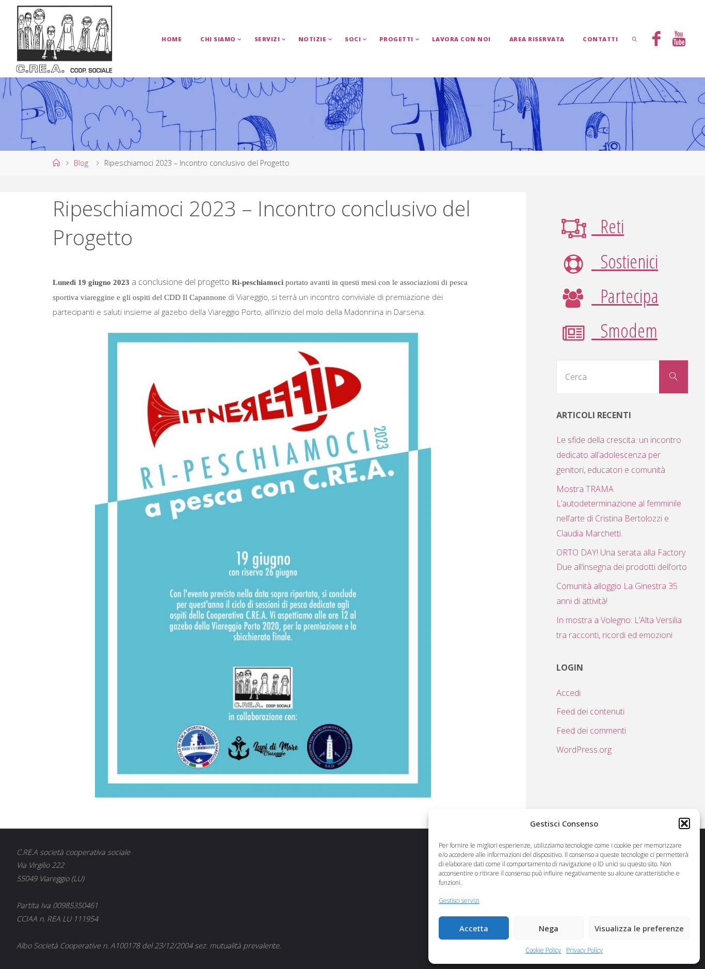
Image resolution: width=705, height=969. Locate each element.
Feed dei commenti (591, 730)
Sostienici (624, 261)
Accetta (473, 928)
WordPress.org (584, 749)
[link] (635, 38)
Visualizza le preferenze (639, 928)
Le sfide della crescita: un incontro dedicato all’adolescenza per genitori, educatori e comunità (618, 454)
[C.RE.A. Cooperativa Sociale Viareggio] (65, 38)
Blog (81, 163)
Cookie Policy (543, 950)
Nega (548, 928)
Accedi (568, 692)
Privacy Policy (584, 950)
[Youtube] (678, 40)
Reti (607, 226)
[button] (684, 823)
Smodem (624, 330)
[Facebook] (656, 40)
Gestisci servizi (459, 900)
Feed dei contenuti (590, 711)
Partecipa (625, 295)
